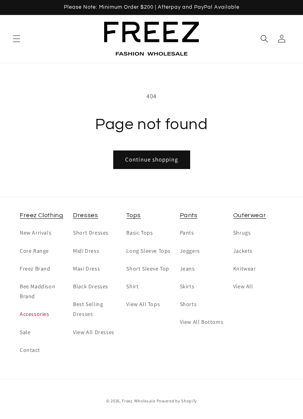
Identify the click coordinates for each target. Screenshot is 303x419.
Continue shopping (151, 159)
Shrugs (242, 232)
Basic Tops (139, 232)
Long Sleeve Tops (148, 250)
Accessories (34, 314)
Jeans (187, 268)
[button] (16, 38)
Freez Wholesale (138, 401)
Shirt (132, 286)
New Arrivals (35, 232)
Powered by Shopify (177, 401)
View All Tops (143, 304)
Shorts (188, 304)
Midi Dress (86, 250)
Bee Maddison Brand (37, 291)
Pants (189, 215)
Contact (30, 349)
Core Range (34, 250)
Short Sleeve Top (147, 268)
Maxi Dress (86, 268)
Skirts (187, 286)
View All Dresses (93, 332)
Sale (25, 332)
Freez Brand (35, 268)
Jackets (242, 250)
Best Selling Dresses (88, 309)
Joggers (190, 250)
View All (243, 286)
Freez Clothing (41, 215)
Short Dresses (90, 232)
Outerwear (249, 215)
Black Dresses (90, 286)
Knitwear (244, 268)
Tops (133, 215)
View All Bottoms (202, 321)
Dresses (85, 215)
